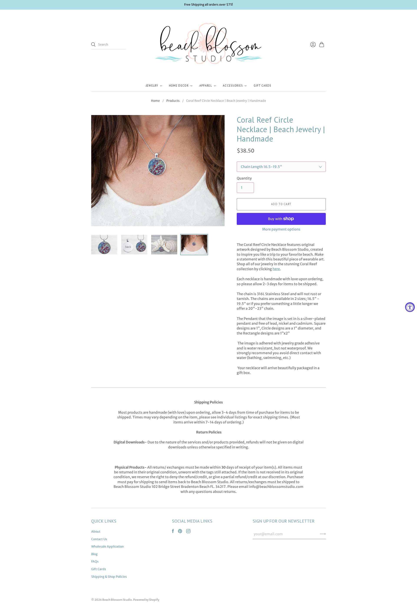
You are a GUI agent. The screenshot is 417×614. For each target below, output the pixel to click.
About (95, 531)
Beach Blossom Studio (117, 600)
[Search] (93, 44)
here (276, 269)
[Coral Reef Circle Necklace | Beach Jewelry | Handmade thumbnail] (104, 244)
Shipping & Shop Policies (109, 577)
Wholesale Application (107, 546)
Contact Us (99, 539)
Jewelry (152, 85)
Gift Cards (262, 85)
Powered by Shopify (146, 600)
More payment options (281, 229)
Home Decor (179, 85)
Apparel (205, 85)
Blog (94, 554)
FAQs (95, 561)
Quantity (244, 178)
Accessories (233, 85)
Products (173, 101)
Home (155, 101)
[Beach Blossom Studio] (208, 44)
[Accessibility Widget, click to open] (410, 307)
